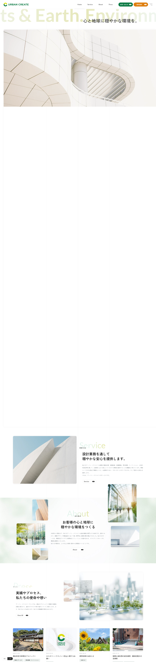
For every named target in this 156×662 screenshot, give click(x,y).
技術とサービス (18, 660)
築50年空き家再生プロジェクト (24, 656)
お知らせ (83, 660)
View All (20, 615)
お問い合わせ (124, 4)
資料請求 (139, 4)
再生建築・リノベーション (32, 660)
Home (79, 4)
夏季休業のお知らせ (86, 656)
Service (90, 4)
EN (4, 658)
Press (111, 4)
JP (10, 658)
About (100, 4)
